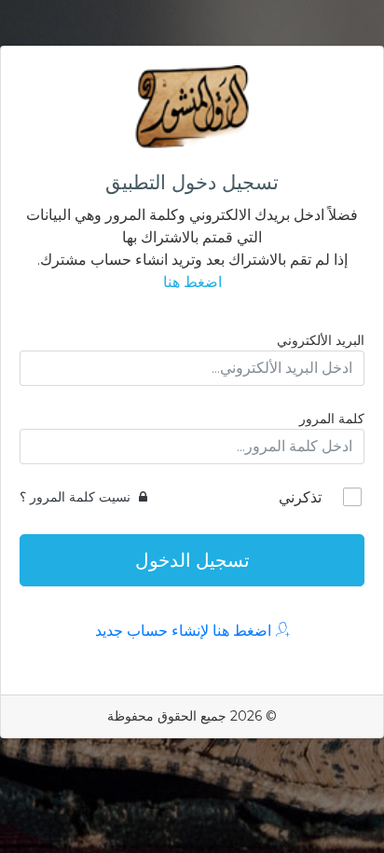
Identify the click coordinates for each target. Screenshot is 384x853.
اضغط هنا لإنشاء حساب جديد (185, 631)
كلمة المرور (331, 418)
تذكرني (300, 497)
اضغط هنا (192, 282)
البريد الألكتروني (320, 340)
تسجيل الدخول (192, 560)
